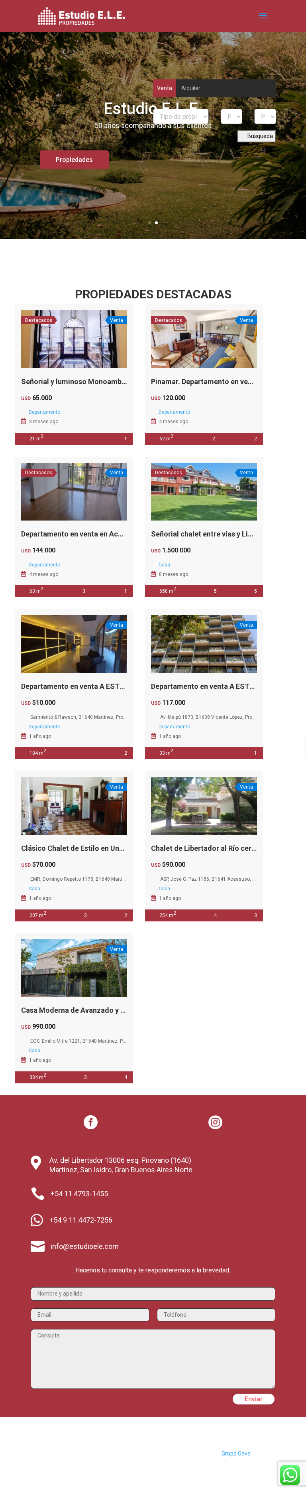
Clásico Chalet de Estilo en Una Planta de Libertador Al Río (117, 848)
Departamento (44, 412)
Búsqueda (259, 136)
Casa (164, 565)
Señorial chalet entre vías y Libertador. (215, 534)
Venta (164, 88)
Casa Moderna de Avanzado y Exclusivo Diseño (98, 1010)
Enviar (254, 1399)
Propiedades (74, 160)
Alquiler (190, 88)
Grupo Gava (236, 1453)
